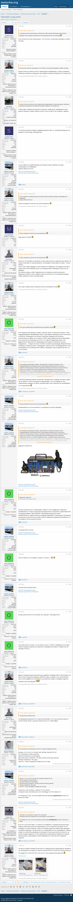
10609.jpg (37, 873)
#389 (70, 490)
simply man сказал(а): (25, 65)
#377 (70, 61)
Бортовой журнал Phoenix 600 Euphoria (28, 173)
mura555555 (9, 235)
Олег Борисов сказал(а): (26, 361)
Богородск (13, 826)
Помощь (66, 895)
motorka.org (12, 900)
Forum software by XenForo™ (17, 898)
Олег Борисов (9, 328)
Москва (14, 181)
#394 (70, 642)
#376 (70, 26)
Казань (14, 79)
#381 (70, 189)
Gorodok (9, 106)
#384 (70, 283)
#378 (70, 97)
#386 (70, 357)
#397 (70, 741)
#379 (70, 127)
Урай (14, 116)
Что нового (13, 6)
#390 (70, 527)
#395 (70, 672)
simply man (9, 35)
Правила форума (58, 895)
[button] (18, 6)
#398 (70, 771)
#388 (70, 423)
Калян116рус (5, 19)
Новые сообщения (6, 9)
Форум (4, 6)
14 (12, 22)
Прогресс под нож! (11, 16)
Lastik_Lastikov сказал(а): (26, 193)
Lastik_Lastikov (9, 171)
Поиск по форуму (18, 9)
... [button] (10, 22)
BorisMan (9, 259)
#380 (70, 162)
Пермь (14, 45)
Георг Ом (9, 817)
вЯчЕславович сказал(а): (26, 775)
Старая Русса (12, 760)
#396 (70, 708)
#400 (70, 845)
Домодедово (13, 268)
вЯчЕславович (9, 751)
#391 (70, 554)
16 (18, 22)
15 (15, 22)
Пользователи (25, 6)
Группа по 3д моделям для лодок (26, 171)
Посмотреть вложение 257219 (27, 499)
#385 (70, 319)
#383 (70, 249)
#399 (70, 807)
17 (21, 22)
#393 (70, 611)
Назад (4, 22)
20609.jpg (22, 873)
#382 (70, 225)
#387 (70, 396)
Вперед (26, 22)
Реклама (19, 900)
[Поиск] (70, 6)
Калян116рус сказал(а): (25, 30)
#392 (70, 584)
